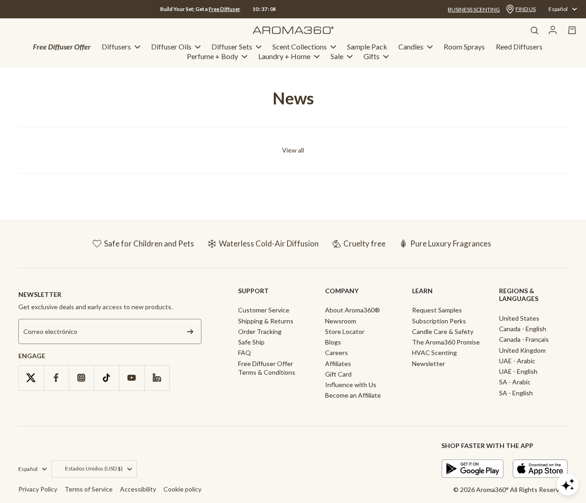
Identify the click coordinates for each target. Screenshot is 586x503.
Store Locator (344, 331)
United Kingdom (522, 350)
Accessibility (138, 489)
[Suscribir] (190, 331)
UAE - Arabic (517, 361)
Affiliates (338, 363)
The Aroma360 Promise (446, 342)
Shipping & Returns (265, 321)
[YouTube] (131, 377)
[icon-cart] (572, 30)
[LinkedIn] (156, 377)
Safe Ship (251, 342)
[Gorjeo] (30, 377)
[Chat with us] (568, 485)
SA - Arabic (515, 382)
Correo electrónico (50, 331)
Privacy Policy (37, 489)
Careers (336, 352)
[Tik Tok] (106, 377)
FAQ (244, 352)
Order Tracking (260, 331)
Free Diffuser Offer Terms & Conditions (266, 368)
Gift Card (338, 374)
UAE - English (518, 371)
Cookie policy (182, 489)
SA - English (516, 393)
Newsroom (340, 321)
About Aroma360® (352, 310)
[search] (534, 30)
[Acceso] (553, 30)
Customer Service (263, 310)
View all (293, 150)
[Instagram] (81, 377)
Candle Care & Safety (442, 331)
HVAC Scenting (434, 352)
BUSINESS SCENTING (474, 9)
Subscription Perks (439, 321)
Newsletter (428, 363)
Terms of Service (89, 489)
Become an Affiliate (353, 395)
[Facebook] (56, 377)
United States (519, 318)
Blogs (333, 342)
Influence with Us (350, 384)
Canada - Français (524, 339)
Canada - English (522, 329)
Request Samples (437, 310)
